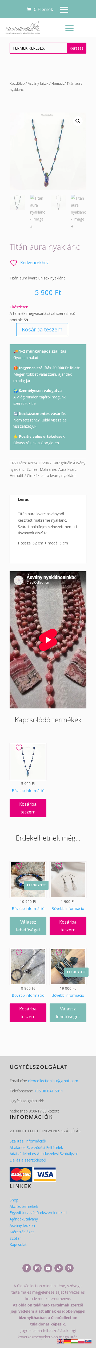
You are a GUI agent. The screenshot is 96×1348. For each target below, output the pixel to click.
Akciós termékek (24, 1206)
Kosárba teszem (42, 329)
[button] (78, 121)
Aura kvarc (67, 469)
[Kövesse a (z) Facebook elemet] (26, 1268)
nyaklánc (68, 475)
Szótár (15, 1238)
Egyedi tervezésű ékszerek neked (38, 1212)
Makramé (48, 469)
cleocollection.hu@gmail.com (53, 1080)
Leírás (23, 499)
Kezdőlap (17, 83)
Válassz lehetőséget (28, 926)
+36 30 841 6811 (48, 1090)
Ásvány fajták (38, 83)
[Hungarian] (74, 1340)
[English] (60, 1340)
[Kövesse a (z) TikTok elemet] (58, 1268)
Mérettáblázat (22, 1231)
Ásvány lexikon (22, 1225)
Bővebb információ (28, 790)
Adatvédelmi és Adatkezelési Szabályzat (44, 1153)
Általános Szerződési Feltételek (36, 1147)
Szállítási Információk (28, 1141)
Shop (14, 1200)
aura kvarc (50, 475)
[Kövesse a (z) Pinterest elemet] (69, 1268)
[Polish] (81, 1340)
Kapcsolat (18, 1244)
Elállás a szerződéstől (28, 1160)
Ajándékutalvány (24, 1219)
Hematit (57, 83)
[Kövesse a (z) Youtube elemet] (48, 1268)
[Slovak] (88, 1340)
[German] (67, 1340)
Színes (32, 469)
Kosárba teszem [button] (28, 808)
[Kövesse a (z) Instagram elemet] (37, 1268)
